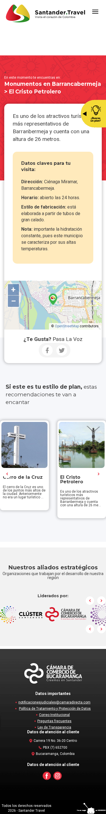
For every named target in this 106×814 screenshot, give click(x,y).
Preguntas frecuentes (54, 721)
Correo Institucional (54, 715)
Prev (7, 473)
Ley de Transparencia (54, 727)
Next (98, 473)
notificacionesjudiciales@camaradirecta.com (54, 702)
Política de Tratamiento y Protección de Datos (55, 709)
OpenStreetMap (67, 326)
